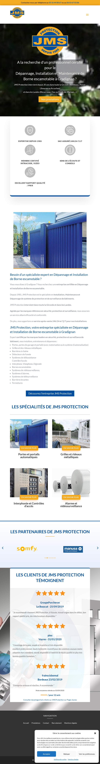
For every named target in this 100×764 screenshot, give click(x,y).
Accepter (46, 754)
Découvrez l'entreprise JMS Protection (50, 393)
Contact (46, 723)
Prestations (36, 723)
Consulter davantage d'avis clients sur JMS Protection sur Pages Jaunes (50, 700)
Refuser (67, 754)
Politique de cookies (60, 759)
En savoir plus (28, 448)
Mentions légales (73, 759)
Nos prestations (50, 99)
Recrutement (57, 723)
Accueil (26, 723)
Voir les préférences (87, 754)
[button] (95, 733)
